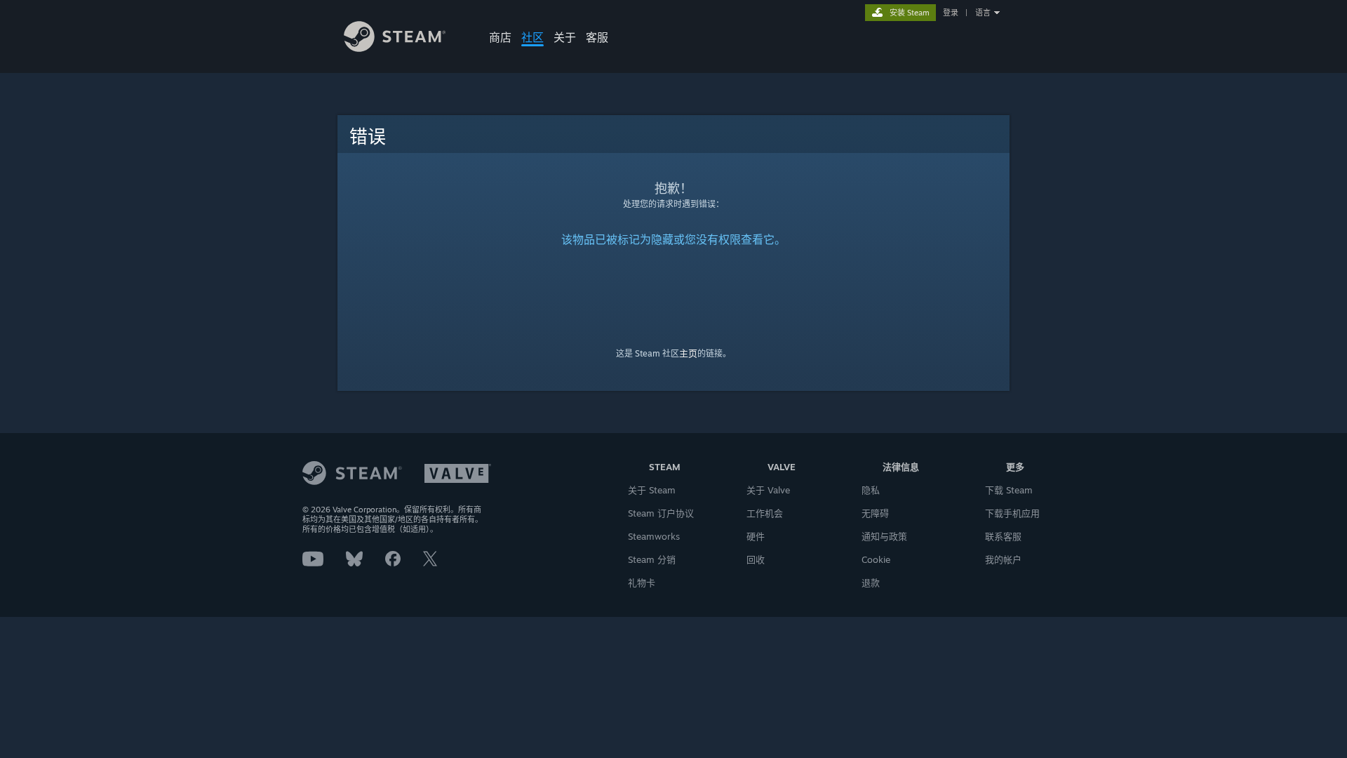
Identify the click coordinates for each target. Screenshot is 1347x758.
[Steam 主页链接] (394, 48)
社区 (532, 37)
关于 (565, 37)
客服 (597, 37)
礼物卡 (641, 582)
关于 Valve (768, 490)
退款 (871, 582)
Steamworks (654, 536)
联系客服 (1003, 536)
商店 (500, 37)
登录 (950, 13)
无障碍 (875, 513)
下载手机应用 (1012, 513)
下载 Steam (1009, 490)
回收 (755, 559)
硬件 (755, 536)
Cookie (876, 559)
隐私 (871, 490)
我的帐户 (1003, 559)
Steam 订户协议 (661, 513)
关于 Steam (652, 490)
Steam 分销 (652, 559)
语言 (983, 13)
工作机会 (764, 513)
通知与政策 (884, 536)
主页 (688, 353)
